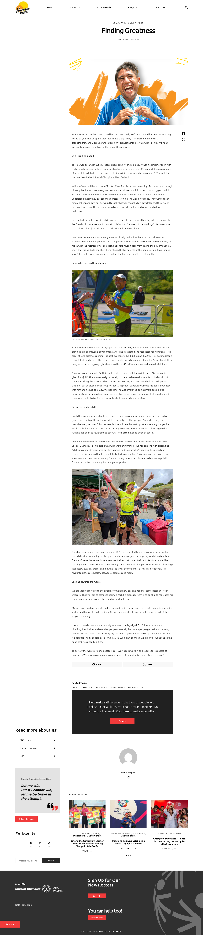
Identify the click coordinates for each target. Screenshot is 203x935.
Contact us (160, 7)
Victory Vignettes (136, 687)
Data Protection (23, 904)
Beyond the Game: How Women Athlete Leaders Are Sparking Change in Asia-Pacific (87, 843)
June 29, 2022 (123, 39)
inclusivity (88, 687)
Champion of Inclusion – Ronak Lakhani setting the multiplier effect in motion (169, 841)
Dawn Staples (128, 772)
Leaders (96, 833)
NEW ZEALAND (102, 687)
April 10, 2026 (87, 851)
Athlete (116, 23)
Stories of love (79, 836)
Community (86, 833)
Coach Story (116, 833)
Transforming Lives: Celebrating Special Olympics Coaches (128, 842)
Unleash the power (135, 23)
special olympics (118, 687)
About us (75, 7)
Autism (76, 687)
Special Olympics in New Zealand (112, 177)
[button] (126, 855)
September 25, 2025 (128, 848)
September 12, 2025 (169, 848)
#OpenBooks (104, 7)
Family (123, 23)
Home (50, 7)
